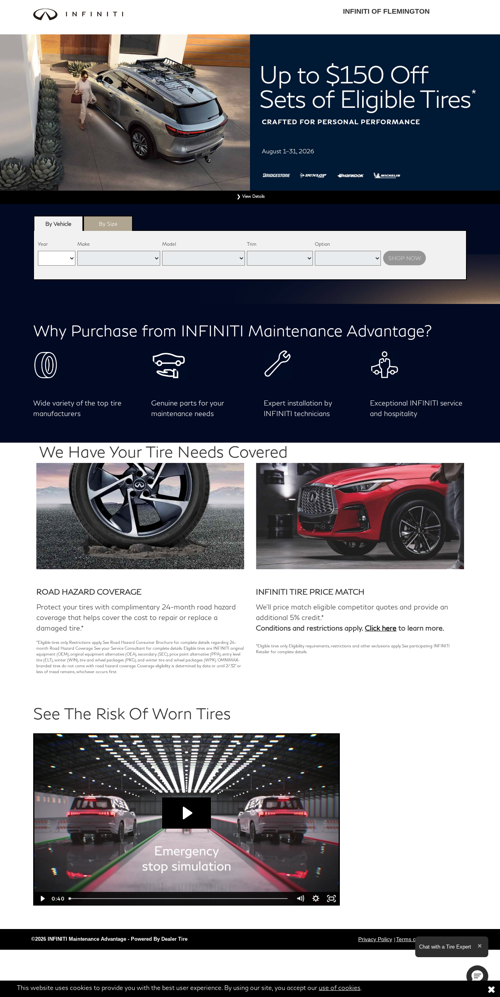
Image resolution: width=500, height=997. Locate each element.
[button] (477, 976)
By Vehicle (58, 223)
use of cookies (340, 987)
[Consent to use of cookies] (491, 989)
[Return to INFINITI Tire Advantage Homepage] (138, 14)
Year (43, 244)
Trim (251, 244)
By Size (108, 223)
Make (83, 244)
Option (322, 244)
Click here (380, 628)
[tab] (58, 223)
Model (169, 244)
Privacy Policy (375, 939)
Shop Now (404, 258)
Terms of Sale (413, 939)
